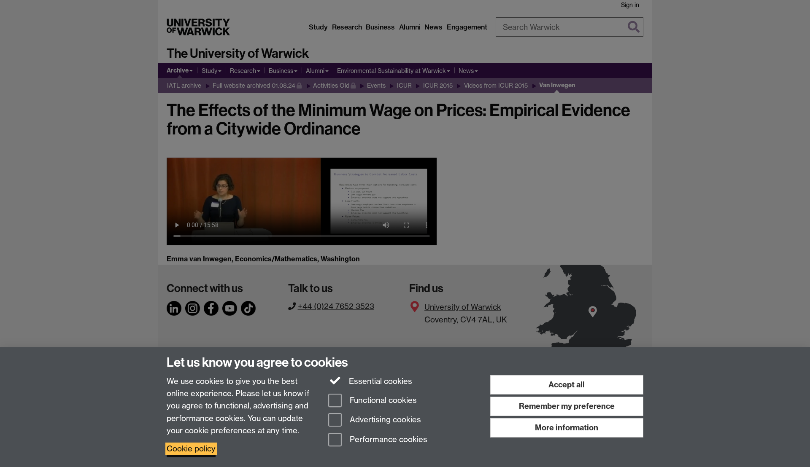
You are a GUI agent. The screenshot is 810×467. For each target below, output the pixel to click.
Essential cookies (379, 381)
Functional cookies (382, 400)
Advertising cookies (384, 420)
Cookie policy (191, 449)
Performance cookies (387, 440)
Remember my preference (567, 406)
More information (566, 427)
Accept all (566, 384)
